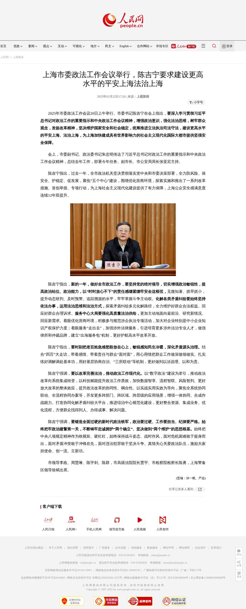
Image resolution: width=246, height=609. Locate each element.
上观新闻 (143, 96)
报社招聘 (72, 547)
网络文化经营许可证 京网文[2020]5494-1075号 (94, 577)
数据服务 (152, 547)
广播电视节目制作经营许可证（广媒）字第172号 (172, 570)
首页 (3, 46)
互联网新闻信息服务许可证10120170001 (68, 570)
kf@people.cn (88, 562)
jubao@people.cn (160, 555)
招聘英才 (88, 547)
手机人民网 (94, 529)
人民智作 (162, 529)
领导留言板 (117, 529)
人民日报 (48, 529)
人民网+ (71, 529)
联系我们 (216, 547)
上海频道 (18, 57)
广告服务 (104, 547)
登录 (229, 46)
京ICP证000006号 (178, 577)
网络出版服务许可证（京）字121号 (145, 577)
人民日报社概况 (34, 547)
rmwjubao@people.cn (175, 562)
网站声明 (168, 547)
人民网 (5, 57)
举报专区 (162, 46)
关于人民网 (55, 547)
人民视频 (140, 529)
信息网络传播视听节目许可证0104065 (43, 577)
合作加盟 (120, 547)
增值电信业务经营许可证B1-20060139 (118, 570)
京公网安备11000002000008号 (207, 577)
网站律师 (184, 547)
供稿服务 (136, 547)
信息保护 (200, 547)
